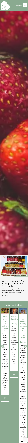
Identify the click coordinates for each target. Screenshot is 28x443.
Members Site (18, 5)
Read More (5, 397)
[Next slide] (25, 346)
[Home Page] (5, 6)
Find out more (5, 295)
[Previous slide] (2, 346)
